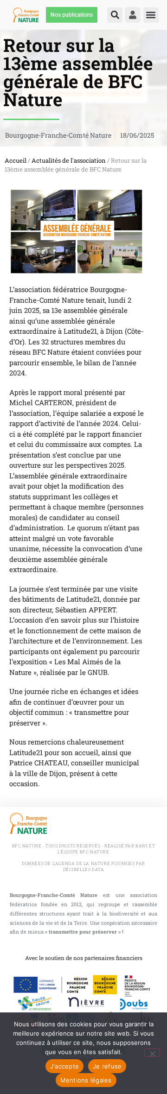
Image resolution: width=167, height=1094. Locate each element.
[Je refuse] (152, 1053)
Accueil (15, 160)
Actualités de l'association (69, 160)
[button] (114, 15)
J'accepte (64, 1066)
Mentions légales (86, 1080)
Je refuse (107, 1066)
